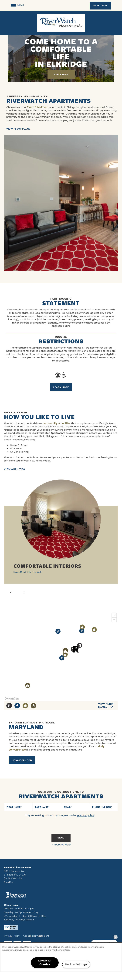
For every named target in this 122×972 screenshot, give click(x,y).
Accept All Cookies (44, 962)
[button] (100, 5)
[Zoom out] (114, 619)
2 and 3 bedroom (37, 107)
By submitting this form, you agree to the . (61, 816)
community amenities (57, 424)
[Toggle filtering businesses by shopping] (25, 705)
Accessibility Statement (36, 935)
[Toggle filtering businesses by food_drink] (9, 705)
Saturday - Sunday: (14, 919)
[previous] (10, 592)
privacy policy (85, 816)
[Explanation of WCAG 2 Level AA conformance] (11, 927)
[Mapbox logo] (12, 698)
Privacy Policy (12, 935)
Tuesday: (9, 912)
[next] (24, 592)
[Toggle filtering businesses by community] (33, 705)
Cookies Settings (76, 964)
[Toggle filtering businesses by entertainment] (17, 705)
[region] (61, 957)
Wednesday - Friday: (15, 916)
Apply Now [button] (61, 74)
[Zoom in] (114, 615)
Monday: (8, 908)
